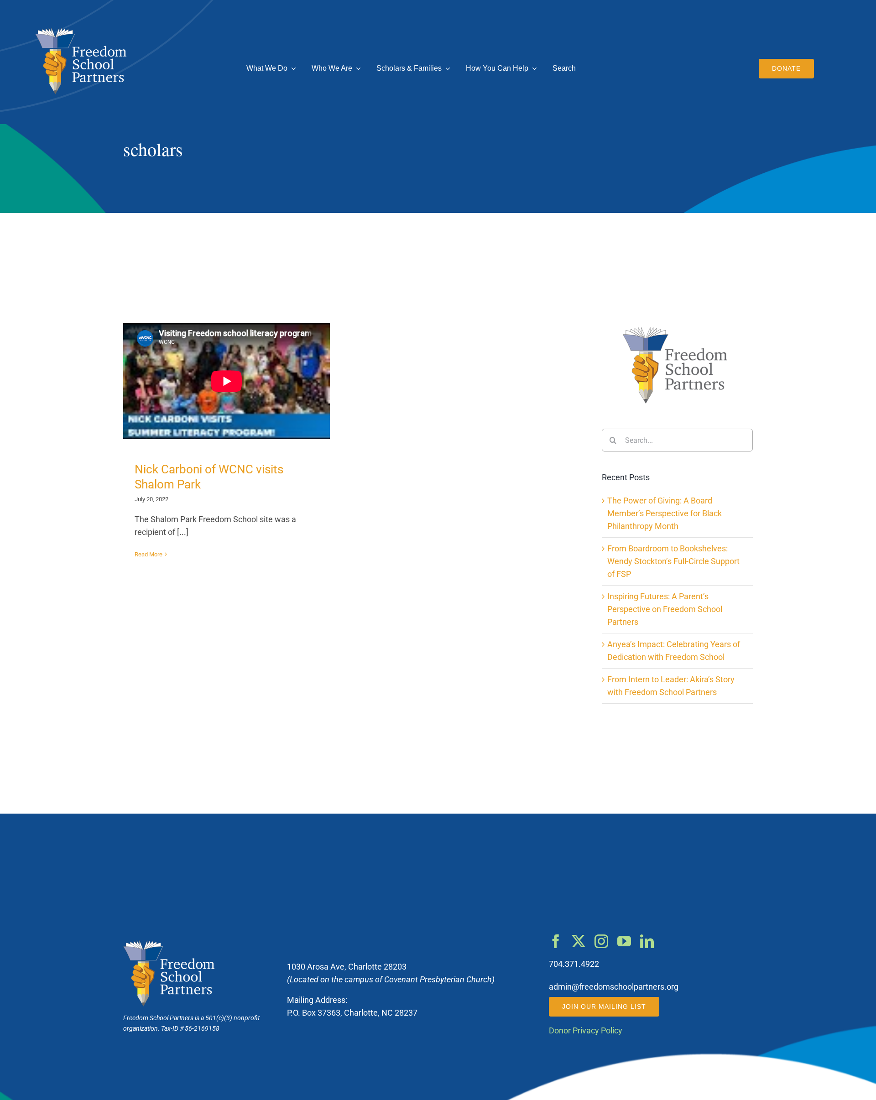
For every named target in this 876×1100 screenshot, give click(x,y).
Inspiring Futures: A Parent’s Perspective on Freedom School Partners (664, 609)
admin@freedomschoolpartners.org (613, 986)
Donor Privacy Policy (585, 1030)
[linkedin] (647, 941)
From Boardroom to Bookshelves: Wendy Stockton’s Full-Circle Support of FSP (673, 561)
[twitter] (578, 941)
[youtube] (624, 941)
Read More (148, 554)
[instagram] (601, 941)
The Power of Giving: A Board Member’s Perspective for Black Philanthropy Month (664, 513)
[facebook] (556, 941)
